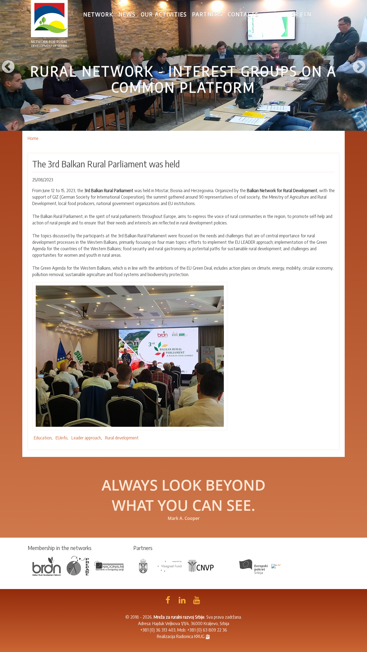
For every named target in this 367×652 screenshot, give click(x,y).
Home (33, 138)
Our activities (164, 14)
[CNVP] (201, 565)
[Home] (49, 23)
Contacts (243, 14)
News (126, 14)
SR (295, 14)
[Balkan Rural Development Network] (47, 565)
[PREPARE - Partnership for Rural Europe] (78, 565)
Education (43, 437)
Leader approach (86, 437)
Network (98, 14)
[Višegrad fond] (169, 565)
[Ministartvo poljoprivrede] (143, 565)
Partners (207, 14)
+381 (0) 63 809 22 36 (207, 630)
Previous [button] (8, 65)
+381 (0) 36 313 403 (157, 630)
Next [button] (359, 65)
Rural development (122, 437)
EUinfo (61, 437)
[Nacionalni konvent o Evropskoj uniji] (109, 565)
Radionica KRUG (190, 636)
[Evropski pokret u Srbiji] (254, 565)
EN (307, 14)
